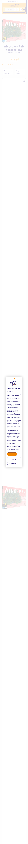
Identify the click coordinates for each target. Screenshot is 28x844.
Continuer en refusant (14, 458)
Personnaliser (12, 463)
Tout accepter (12, 454)
